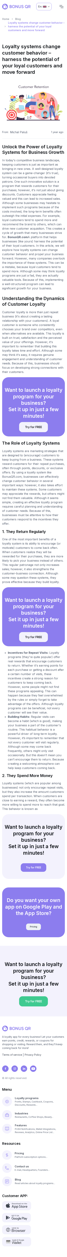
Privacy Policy (33, 1054)
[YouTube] (33, 1068)
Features (21, 1125)
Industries (21, 1113)
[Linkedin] (24, 1068)
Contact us (22, 1166)
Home (5, 18)
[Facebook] (5, 1068)
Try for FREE (33, 427)
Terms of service (12, 1054)
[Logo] (16, 6)
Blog (18, 18)
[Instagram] (14, 1068)
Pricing (33, 926)
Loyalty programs (27, 1098)
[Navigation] (61, 6)
